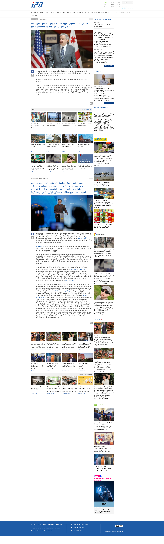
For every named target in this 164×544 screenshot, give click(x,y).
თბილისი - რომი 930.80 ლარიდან (84, 145)
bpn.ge (105, 2)
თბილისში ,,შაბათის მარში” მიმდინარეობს (102, 25)
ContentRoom (88, 374)
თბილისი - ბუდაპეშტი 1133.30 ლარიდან (68, 145)
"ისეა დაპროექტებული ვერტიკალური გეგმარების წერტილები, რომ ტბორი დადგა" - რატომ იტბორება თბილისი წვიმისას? (103, 204)
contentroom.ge (34, 393)
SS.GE (33, 109)
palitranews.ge (65, 370)
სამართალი (48, 12)
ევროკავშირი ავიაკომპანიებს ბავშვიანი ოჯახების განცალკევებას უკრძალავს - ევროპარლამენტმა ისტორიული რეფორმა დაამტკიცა (38, 368)
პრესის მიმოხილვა (101, 107)
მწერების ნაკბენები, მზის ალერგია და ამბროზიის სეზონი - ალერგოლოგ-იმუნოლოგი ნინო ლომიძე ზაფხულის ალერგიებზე (53, 390)
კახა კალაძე (81, 238)
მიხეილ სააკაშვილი (77, 269)
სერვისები (51, 524)
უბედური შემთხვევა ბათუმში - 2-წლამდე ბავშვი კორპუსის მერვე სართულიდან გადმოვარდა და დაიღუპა (38, 168)
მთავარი (33, 12)
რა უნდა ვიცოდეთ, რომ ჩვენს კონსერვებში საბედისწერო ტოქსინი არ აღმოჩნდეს (103, 226)
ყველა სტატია (108, 102)
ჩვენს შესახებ (42, 524)
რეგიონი (72, 12)
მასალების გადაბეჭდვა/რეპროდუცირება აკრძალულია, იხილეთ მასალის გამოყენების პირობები (46, 529)
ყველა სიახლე (108, 65)
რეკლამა (59, 524)
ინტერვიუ (97, 72)
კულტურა (101, 12)
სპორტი (87, 12)
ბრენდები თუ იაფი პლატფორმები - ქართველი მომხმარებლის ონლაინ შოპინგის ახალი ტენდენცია (102, 449)
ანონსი (107, 12)
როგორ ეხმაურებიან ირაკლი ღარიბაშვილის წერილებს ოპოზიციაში (68, 365)
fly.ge (32, 151)
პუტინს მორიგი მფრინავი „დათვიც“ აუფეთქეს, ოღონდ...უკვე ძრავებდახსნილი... (104, 184)
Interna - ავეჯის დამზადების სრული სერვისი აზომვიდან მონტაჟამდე (38, 388)
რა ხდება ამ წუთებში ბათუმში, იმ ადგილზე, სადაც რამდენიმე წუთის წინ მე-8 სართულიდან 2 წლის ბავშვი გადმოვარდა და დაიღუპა (104, 253)
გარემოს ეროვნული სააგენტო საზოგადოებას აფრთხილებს (85, 166)
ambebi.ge (33, 349)
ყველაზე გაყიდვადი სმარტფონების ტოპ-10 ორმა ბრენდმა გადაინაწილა (52, 366)
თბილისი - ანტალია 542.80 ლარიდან (38, 145)
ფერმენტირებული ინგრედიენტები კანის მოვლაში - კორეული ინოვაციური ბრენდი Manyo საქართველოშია (84, 390)
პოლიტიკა (40, 12)
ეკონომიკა (80, 12)
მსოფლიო (66, 12)
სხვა (33, 15)
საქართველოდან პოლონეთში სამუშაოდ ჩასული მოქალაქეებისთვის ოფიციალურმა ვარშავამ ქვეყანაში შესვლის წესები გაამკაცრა (85, 368)
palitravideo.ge (34, 171)
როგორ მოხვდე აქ (86, 109)
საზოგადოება (57, 12)
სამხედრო (94, 12)
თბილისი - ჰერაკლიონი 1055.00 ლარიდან (53, 145)
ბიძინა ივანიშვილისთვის (62, 291)
